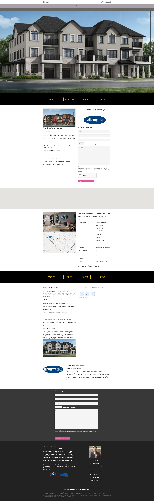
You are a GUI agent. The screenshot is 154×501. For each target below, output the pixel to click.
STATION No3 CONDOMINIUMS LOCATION (95, 287)
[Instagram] (55, 446)
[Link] (46, 2)
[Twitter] (47, 446)
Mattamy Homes (79, 365)
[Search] (77, 5)
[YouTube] (51, 446)
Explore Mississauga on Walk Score (84, 297)
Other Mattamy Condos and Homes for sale (75, 381)
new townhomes (58, 290)
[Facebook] (44, 446)
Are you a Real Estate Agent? (92, 144)
